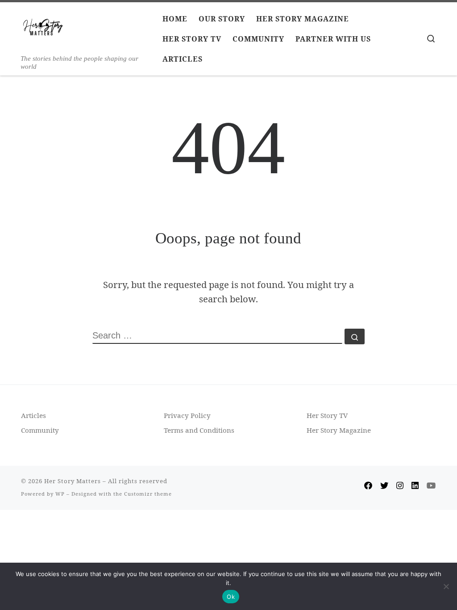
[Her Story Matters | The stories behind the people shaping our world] (43, 29)
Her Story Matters (72, 481)
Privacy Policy (187, 415)
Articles (33, 415)
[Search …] (355, 336)
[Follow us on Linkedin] (415, 485)
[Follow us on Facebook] (368, 485)
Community (40, 430)
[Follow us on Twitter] (384, 485)
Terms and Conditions (199, 430)
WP (60, 493)
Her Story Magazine (339, 430)
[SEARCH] (217, 336)
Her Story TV (327, 415)
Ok (231, 596)
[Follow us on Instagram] (399, 485)
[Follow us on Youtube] (431, 485)
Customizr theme (148, 493)
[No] (445, 586)
